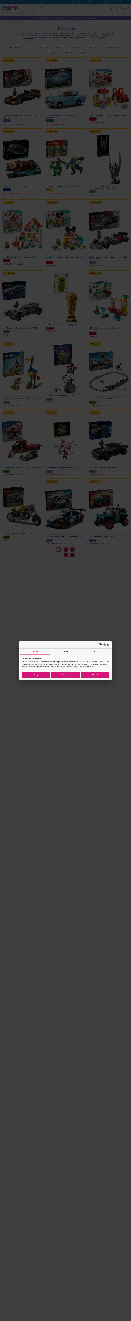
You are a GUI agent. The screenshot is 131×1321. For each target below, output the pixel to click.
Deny (36, 675)
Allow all (95, 675)
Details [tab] (65, 651)
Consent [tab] (35, 652)
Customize (64, 675)
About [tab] (96, 651)
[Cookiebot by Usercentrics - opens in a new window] (100, 644)
